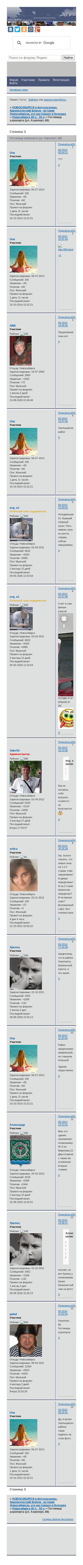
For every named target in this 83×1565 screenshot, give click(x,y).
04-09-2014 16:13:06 (67, 746)
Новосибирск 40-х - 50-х (28, 117)
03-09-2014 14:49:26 (67, 321)
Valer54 (15, 750)
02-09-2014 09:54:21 (67, 148)
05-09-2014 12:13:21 (67, 1120)
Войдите (33, 99)
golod (13, 1314)
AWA (13, 325)
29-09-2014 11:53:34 (67, 1309)
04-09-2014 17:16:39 (67, 942)
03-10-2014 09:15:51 (67, 1408)
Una (12, 152)
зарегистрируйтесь (55, 99)
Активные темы (19, 89)
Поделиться (65, 144)
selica (14, 848)
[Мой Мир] (30, 29)
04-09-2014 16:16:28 (67, 844)
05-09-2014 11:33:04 (67, 1034)
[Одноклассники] (24, 29)
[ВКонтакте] (10, 29)
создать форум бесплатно (57, 1519)
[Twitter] (17, 29)
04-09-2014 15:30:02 (67, 503)
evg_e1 (14, 507)
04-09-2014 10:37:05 (67, 417)
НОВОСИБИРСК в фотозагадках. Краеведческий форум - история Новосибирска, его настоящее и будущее (38, 111)
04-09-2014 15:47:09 (67, 592)
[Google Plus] (37, 29)
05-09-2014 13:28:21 (67, 1218)
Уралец (15, 947)
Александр (17, 1124)
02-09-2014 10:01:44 (67, 234)
